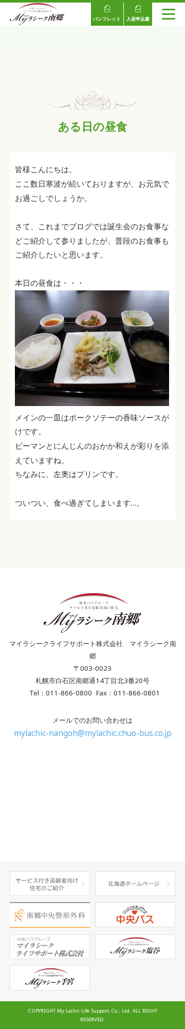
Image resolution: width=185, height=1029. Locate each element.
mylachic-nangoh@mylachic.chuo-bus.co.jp (93, 733)
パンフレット (107, 19)
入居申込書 (138, 19)
